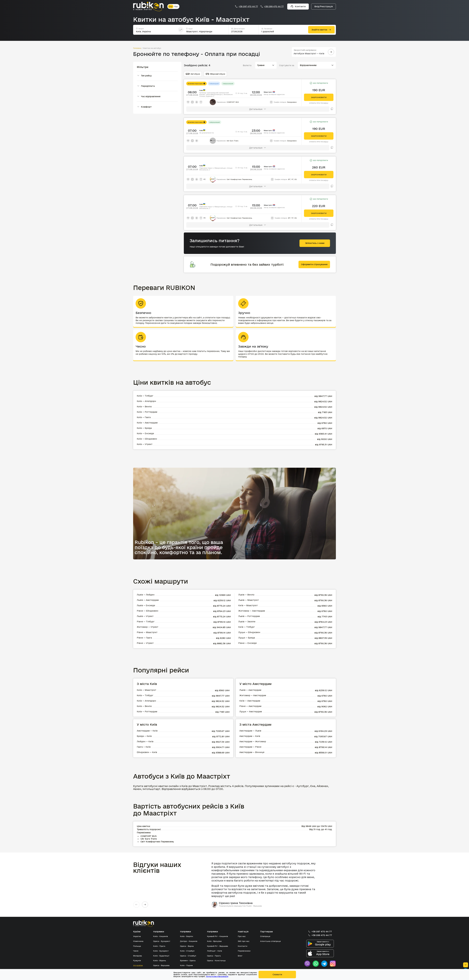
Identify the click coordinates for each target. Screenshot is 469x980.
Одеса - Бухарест (161, 941)
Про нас (242, 936)
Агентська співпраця (270, 941)
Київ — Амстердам (147, 422)
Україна (137, 936)
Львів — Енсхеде (146, 605)
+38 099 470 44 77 (274, 6)
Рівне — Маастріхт (147, 632)
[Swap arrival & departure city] (181, 30)
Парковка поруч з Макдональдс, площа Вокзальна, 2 (215, 169)
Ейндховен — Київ (147, 752)
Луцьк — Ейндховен (249, 632)
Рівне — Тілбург (146, 621)
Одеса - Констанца (216, 960)
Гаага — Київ (144, 747)
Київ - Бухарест (161, 951)
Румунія (137, 960)
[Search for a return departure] (331, 52)
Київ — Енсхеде (145, 433)
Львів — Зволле (246, 621)
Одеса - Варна (187, 946)
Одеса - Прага (214, 956)
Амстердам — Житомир (252, 741)
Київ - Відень (159, 960)
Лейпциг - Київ (214, 951)
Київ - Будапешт (161, 956)
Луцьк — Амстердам (250, 711)
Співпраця (265, 936)
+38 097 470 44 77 (248, 6)
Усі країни (138, 965)
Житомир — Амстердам (251, 611)
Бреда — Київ (144, 736)
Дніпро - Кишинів (188, 941)
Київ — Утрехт (144, 444)
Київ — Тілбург (145, 396)
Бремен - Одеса (188, 960)
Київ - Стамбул (187, 951)
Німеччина (138, 941)
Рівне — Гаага (144, 638)
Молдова (137, 956)
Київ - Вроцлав (214, 941)
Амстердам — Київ (147, 731)
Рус (176, 6)
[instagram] (333, 964)
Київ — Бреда (144, 428)
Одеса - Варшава (161, 965)
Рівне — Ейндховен (147, 611)
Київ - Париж (186, 965)
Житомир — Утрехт (147, 627)
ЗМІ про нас (243, 941)
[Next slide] (145, 905)
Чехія (135, 951)
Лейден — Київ (145, 741)
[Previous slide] (136, 905)
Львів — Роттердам (249, 616)
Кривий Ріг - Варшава (217, 946)
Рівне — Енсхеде (247, 643)
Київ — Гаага (144, 417)
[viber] (307, 964)
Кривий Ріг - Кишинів (217, 936)
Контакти (242, 946)
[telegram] (324, 964)
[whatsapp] (316, 964)
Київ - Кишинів (160, 936)
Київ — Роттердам (147, 412)
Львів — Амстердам (148, 600)
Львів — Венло (246, 594)
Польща (137, 946)
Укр (170, 6)
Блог (240, 956)
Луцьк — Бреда (246, 638)
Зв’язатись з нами (314, 243)
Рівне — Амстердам (250, 706)
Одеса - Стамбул (188, 956)
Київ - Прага (159, 946)
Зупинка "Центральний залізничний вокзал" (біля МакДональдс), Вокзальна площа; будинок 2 (216, 94)
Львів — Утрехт (145, 616)
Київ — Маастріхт (248, 605)
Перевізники (244, 951)
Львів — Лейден (146, 594)
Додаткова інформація (217, 976)
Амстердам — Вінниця (251, 752)
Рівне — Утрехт (145, 643)
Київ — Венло (144, 406)
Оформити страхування (314, 264)
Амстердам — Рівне (250, 747)
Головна (137, 48)
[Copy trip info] (331, 109)
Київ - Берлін (186, 936)
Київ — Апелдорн (146, 401)
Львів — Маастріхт (248, 600)
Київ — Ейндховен (147, 439)
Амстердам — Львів (250, 731)
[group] (265, 885)
